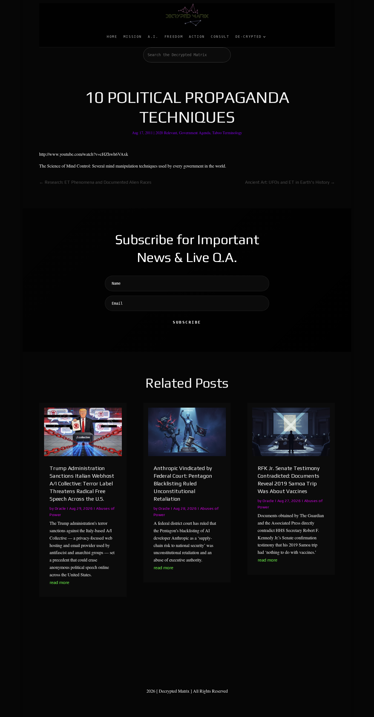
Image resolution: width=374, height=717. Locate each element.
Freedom (174, 37)
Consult (220, 37)
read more (59, 582)
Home (112, 37)
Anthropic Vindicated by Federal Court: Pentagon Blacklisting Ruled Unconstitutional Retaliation (183, 483)
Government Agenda (194, 132)
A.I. (153, 37)
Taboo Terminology (227, 132)
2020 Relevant (166, 132)
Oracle (60, 508)
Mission (132, 37)
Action (197, 37)
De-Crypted (248, 37)
